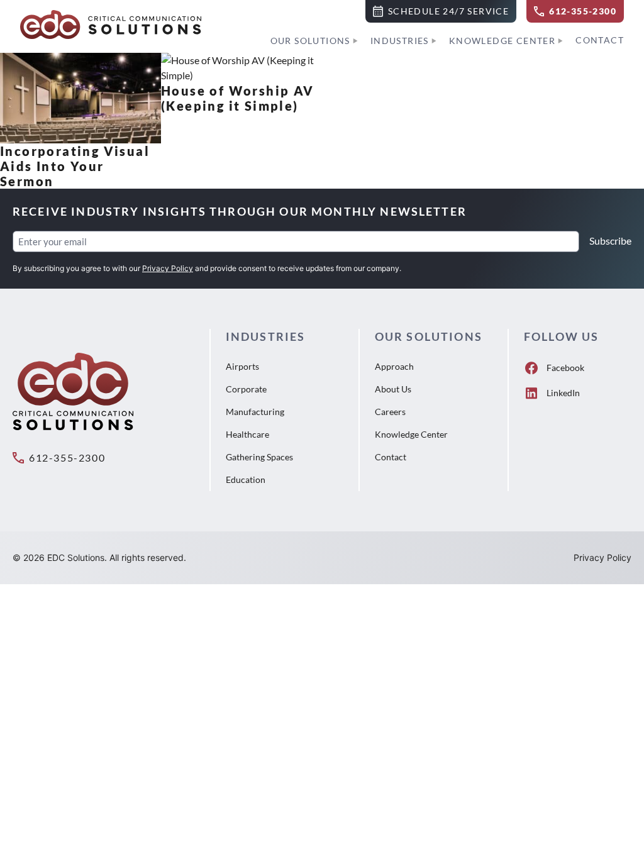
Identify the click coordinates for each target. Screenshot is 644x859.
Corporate (246, 389)
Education (245, 479)
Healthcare (247, 434)
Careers (390, 411)
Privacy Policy (167, 268)
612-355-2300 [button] (67, 457)
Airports (242, 366)
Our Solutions (310, 40)
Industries (399, 40)
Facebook (565, 367)
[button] (440, 11)
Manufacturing (255, 411)
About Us (393, 389)
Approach (394, 366)
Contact (599, 40)
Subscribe (610, 241)
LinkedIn (563, 392)
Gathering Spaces (259, 457)
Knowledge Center (502, 40)
